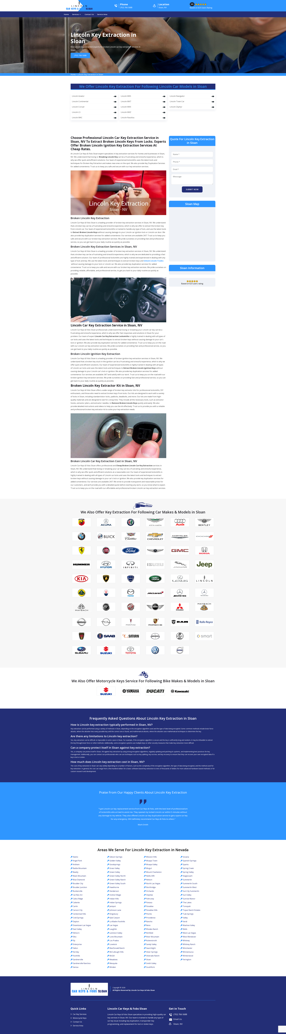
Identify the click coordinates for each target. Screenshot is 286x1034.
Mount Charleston (154, 872)
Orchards (150, 891)
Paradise (149, 906)
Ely (74, 940)
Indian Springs (115, 902)
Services (75, 14)
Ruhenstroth (151, 940)
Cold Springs (78, 917)
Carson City (77, 910)
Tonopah (187, 906)
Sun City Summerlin (191, 891)
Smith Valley (151, 963)
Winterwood (188, 955)
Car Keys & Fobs (79, 9)
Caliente (76, 902)
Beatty (75, 872)
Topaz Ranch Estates (191, 910)
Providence (150, 917)
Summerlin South (190, 883)
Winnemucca (188, 952)
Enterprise (77, 944)
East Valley (77, 929)
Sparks (186, 864)
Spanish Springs (189, 860)
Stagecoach (187, 876)
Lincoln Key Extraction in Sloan (90, 74)
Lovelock (113, 944)
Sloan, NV (178, 1024)
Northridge (151, 887)
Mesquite (113, 963)
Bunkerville (77, 891)
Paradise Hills (151, 910)
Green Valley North (117, 876)
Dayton (76, 921)
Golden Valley (115, 860)
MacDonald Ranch (117, 948)
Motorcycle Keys (79, 1018)
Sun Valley (187, 895)
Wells (185, 929)
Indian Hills (114, 898)
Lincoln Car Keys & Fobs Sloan (143, 990)
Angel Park (77, 860)
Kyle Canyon (114, 917)
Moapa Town (151, 860)
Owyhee (149, 895)
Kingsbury (113, 914)
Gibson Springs (115, 857)
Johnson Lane (115, 910)
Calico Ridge (78, 898)
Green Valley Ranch (117, 879)
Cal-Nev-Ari (77, 895)
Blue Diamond (79, 879)
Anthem (76, 864)
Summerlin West (190, 887)
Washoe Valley (189, 925)
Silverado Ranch (152, 955)
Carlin (75, 906)
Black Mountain (79, 876)
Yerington (187, 959)
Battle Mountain (80, 868)
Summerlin (187, 879)
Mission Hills (151, 857)
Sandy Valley (151, 944)
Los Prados (114, 940)
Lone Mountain (115, 936)
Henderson (114, 891)
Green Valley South (117, 883)
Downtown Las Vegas (82, 925)
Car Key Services (79, 1014)
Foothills (76, 955)
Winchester (187, 948)
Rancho (149, 921)
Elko (74, 936)
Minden (112, 967)
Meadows (113, 959)
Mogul (149, 868)
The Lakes (187, 902)
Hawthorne (114, 887)
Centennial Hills (79, 914)
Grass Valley (114, 868)
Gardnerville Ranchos (82, 963)
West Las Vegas (189, 933)
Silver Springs (152, 952)
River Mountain (152, 936)
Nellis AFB (150, 876)
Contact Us (89, 14)
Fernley (76, 952)
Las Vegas (113, 925)
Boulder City (78, 883)
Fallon (75, 948)
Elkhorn (76, 933)
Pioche (149, 914)
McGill (112, 955)
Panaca (149, 902)
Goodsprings (114, 864)
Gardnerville (78, 959)
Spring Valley (188, 872)
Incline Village (115, 895)
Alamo (75, 857)
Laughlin (113, 929)
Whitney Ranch (189, 944)
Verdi (185, 921)
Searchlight (151, 948)
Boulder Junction (80, 887)
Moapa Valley (151, 864)
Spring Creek (188, 868)
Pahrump (150, 898)
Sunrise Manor (189, 898)
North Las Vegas (153, 883)
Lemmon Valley (115, 933)
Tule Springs (188, 914)
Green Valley (114, 872)
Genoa (75, 967)
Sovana (186, 857)
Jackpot (112, 906)
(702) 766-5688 (80, 55)
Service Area (102, 14)
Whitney (186, 940)
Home (66, 14)
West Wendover (189, 936)
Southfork (150, 967)
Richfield (149, 933)
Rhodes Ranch (152, 929)
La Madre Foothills (117, 921)
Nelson (149, 879)
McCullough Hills (116, 952)
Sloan (148, 959)
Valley (185, 917)
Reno (148, 925)
